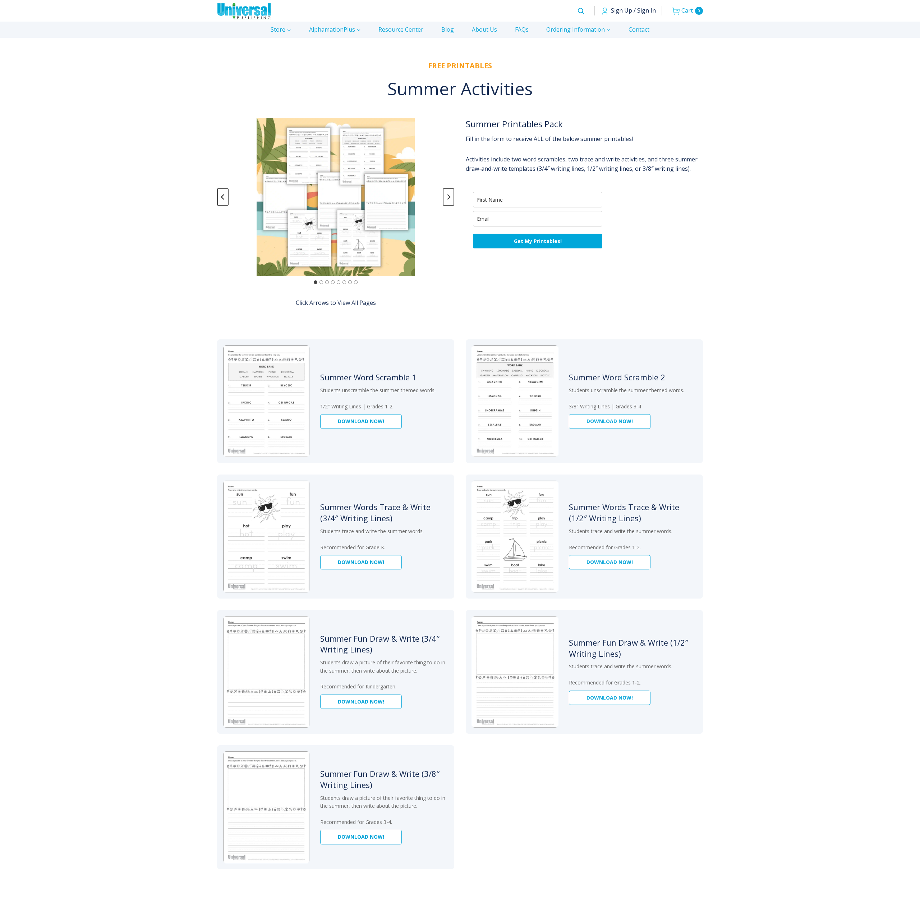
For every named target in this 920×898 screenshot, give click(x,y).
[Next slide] (448, 197)
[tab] (315, 282)
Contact (639, 29)
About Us (484, 29)
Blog (447, 29)
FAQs (522, 29)
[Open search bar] (581, 11)
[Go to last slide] (223, 197)
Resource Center (400, 29)
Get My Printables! (538, 241)
